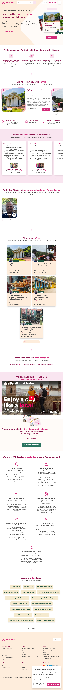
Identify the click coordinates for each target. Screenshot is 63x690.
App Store (4, 665)
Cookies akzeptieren (53, 684)
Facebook (24, 665)
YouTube (24, 669)
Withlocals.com (8, 677)
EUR (44, 2)
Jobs (3, 650)
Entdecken (46, 109)
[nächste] (60, 114)
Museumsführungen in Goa (42, 609)
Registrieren (52, 2)
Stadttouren (15, 364)
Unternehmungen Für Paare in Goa (17, 598)
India (29, 628)
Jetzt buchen (51, 37)
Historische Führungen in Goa (41, 603)
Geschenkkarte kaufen (31, 444)
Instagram (25, 667)
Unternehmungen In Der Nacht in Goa (21, 620)
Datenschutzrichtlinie (18, 677)
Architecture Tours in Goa (20, 603)
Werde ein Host (47, 658)
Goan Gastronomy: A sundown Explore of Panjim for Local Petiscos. (18, 297)
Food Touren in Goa (28, 592)
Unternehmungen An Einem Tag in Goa (44, 598)
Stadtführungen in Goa (44, 586)
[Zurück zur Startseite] (8, 3)
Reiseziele (4, 655)
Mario (20, 171)
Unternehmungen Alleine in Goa (49, 592)
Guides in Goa (15, 586)
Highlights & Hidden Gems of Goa (50, 24)
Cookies (25, 677)
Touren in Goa (8, 31)
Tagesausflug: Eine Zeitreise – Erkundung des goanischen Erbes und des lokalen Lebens (31, 330)
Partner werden (6, 659)
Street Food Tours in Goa (23, 614)
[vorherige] (56, 114)
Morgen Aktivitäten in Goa (45, 620)
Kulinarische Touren (45, 364)
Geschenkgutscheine (7, 657)
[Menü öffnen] (59, 2)
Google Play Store (6, 667)
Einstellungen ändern (40, 683)
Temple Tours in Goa (41, 614)
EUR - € (56, 639)
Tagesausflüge (29, 364)
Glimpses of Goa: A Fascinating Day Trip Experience (41, 297)
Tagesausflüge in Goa (11, 592)
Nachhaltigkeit (6, 653)
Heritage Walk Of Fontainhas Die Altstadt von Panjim (44, 265)
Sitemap (30, 677)
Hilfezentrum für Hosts (49, 648)
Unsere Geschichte (7, 648)
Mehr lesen (13, 159)
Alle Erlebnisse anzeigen (31, 341)
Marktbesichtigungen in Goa (21, 609)
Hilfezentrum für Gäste (28, 648)
